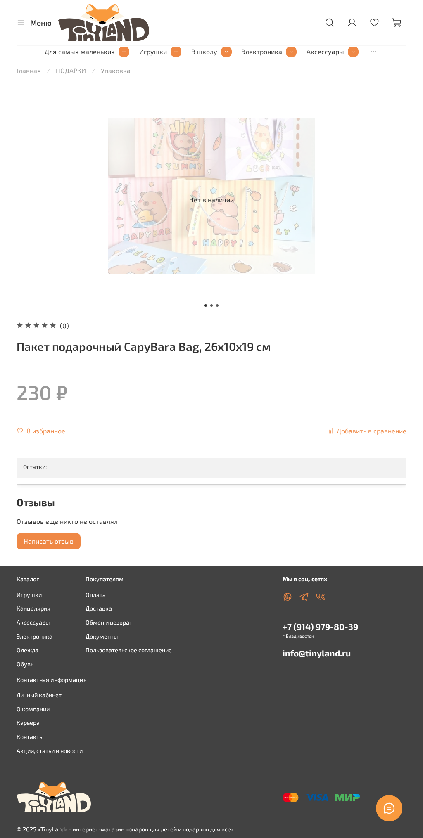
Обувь (25, 664)
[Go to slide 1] (205, 305)
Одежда (27, 649)
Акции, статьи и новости (50, 750)
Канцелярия (33, 608)
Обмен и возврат (109, 622)
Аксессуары (325, 51)
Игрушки (153, 51)
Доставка (99, 608)
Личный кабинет (39, 694)
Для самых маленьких (80, 51)
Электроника (262, 51)
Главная (29, 70)
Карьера (28, 722)
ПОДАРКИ (71, 70)
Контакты (30, 736)
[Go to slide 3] (217, 305)
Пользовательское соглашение (129, 649)
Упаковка (116, 70)
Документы (102, 636)
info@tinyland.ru (317, 653)
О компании (33, 709)
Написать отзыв (49, 541)
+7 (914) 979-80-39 (320, 626)
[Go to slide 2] (211, 305)
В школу (204, 51)
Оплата (96, 594)
